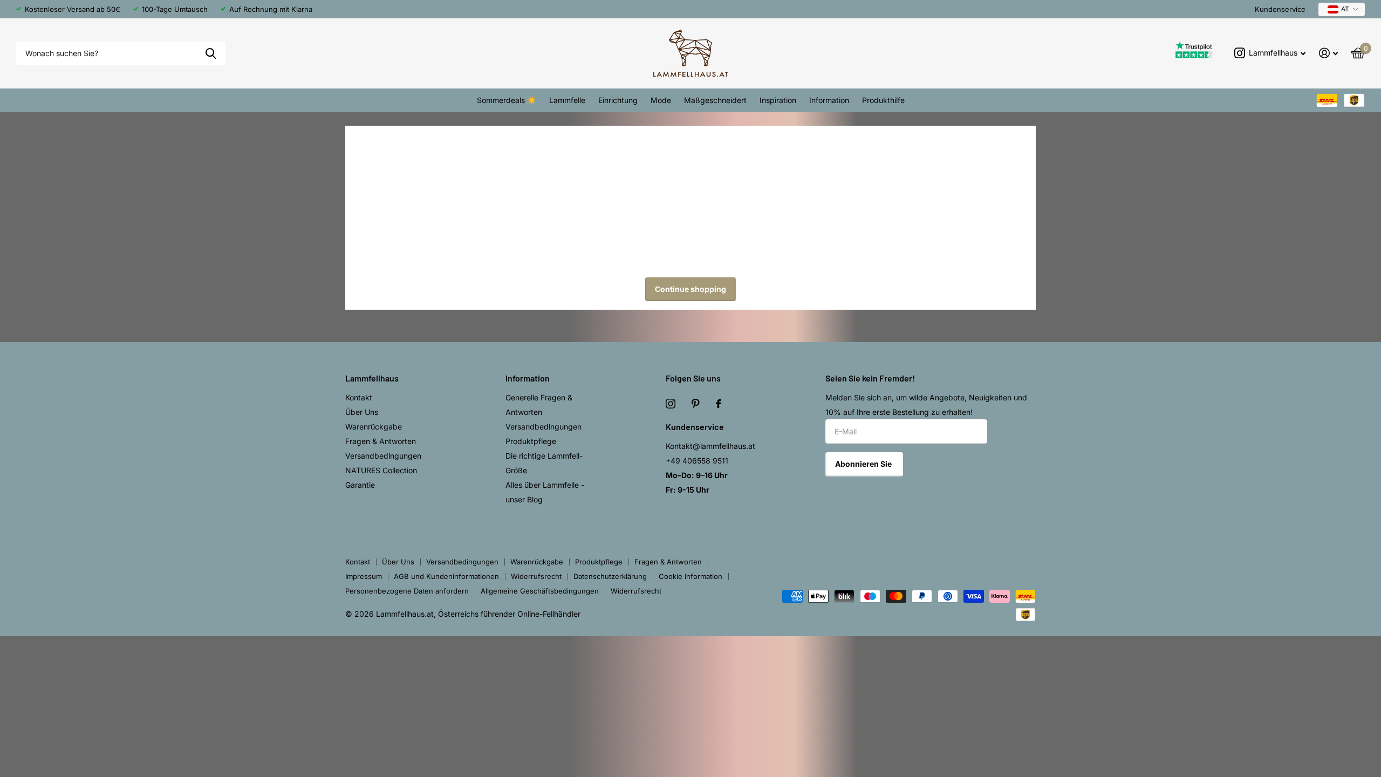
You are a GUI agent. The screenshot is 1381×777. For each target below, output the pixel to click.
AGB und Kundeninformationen (446, 576)
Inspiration (778, 100)
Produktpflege (530, 441)
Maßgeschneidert (715, 100)
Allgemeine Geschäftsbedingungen (540, 591)
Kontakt (358, 397)
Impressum (363, 576)
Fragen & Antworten (380, 441)
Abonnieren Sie (864, 463)
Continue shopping (690, 289)
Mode (661, 100)
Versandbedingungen (383, 455)
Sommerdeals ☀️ (506, 100)
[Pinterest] (696, 403)
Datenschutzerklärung (610, 576)
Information (829, 100)
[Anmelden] (1328, 53)
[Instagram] (670, 403)
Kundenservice (1280, 9)
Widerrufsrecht (536, 576)
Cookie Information (690, 576)
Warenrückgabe (373, 426)
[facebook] (718, 403)
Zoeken (210, 54)
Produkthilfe (883, 100)
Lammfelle (567, 100)
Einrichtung (618, 100)
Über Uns (361, 412)
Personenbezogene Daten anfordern (407, 591)
